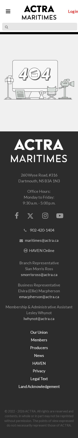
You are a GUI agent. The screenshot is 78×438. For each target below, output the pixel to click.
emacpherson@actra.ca (39, 296)
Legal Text (39, 378)
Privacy (39, 370)
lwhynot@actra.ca (39, 318)
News (39, 355)
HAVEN (39, 363)
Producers (39, 347)
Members (39, 339)
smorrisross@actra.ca (39, 274)
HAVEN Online (41, 250)
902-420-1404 (42, 230)
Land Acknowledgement (39, 386)
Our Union (39, 332)
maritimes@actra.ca (41, 240)
